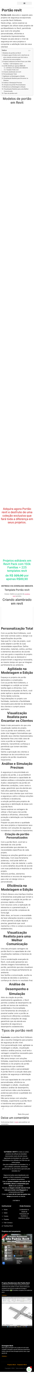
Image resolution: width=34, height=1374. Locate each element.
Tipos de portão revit (10, 93)
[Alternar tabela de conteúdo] (29, 50)
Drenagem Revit (7, 1346)
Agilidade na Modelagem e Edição (14, 76)
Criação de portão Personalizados (15, 85)
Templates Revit (22, 1364)
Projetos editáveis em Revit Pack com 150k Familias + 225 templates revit (17, 62)
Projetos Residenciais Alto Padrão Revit (16, 1283)
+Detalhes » (4, 1295)
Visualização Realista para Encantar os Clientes (15, 79)
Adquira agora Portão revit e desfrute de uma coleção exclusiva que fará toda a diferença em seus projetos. (16, 57)
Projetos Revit (11, 1364)
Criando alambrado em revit (12, 72)
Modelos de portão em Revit (12, 53)
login (16, 1122)
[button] (24, 3)
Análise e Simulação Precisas (12, 82)
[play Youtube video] (17, 616)
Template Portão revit (12, 69)
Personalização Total (10, 74)
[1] (29, 1370)
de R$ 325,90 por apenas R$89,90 (14, 66)
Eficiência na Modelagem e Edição (14, 87)
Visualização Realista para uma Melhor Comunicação (16, 90)
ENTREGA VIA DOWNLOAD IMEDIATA (17, 68)
